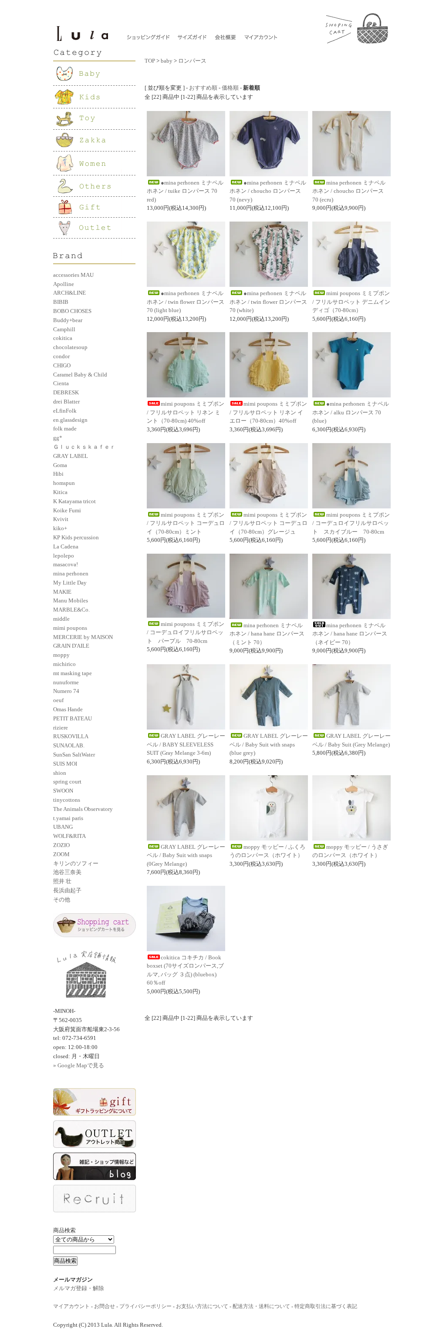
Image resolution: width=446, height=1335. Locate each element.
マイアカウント (71, 1306)
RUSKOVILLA (70, 736)
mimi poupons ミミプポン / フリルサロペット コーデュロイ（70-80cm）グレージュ (268, 523)
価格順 (230, 87)
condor (61, 356)
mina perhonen (70, 573)
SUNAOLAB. (68, 745)
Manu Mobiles (70, 600)
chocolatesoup (70, 347)
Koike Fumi (67, 510)
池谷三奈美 (67, 872)
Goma (60, 465)
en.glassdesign (70, 420)
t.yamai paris (68, 818)
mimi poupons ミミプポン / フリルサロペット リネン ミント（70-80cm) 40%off (185, 412)
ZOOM (61, 854)
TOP (150, 60)
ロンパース (192, 60)
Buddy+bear (67, 320)
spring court (67, 781)
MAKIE (62, 591)
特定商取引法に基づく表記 (325, 1306)
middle (61, 618)
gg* (57, 437)
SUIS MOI (65, 763)
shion (59, 773)
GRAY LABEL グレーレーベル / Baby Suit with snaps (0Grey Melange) (186, 855)
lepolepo (63, 555)
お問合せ (104, 1306)
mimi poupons (70, 628)
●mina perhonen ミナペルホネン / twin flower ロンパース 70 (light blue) (185, 301)
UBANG (63, 827)
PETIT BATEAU (72, 718)
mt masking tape (72, 673)
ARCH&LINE (69, 292)
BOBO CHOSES (72, 311)
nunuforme (66, 682)
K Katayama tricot (74, 501)
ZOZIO (61, 845)
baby (166, 60)
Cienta (61, 383)
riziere (60, 727)
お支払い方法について (202, 1306)
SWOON (63, 790)
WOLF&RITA (69, 836)
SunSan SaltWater (74, 754)
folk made (65, 428)
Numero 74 (66, 691)
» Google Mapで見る (78, 1065)
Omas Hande (68, 709)
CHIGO (62, 365)
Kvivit (60, 519)
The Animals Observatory (83, 809)
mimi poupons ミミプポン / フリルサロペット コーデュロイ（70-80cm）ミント (186, 523)
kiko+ (60, 528)
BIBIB (60, 302)
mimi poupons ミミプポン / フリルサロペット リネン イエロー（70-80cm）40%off (268, 412)
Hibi (58, 474)
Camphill (64, 329)
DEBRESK (66, 392)
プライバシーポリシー (145, 1306)
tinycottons (66, 800)
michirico (64, 664)
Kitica (60, 492)
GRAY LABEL (70, 456)
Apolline (63, 284)
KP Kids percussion (76, 537)
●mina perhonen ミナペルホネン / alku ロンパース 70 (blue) (350, 412)
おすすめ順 (203, 87)
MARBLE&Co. (71, 609)
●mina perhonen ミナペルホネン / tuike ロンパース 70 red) (185, 191)
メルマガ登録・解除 (78, 1288)
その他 (61, 899)
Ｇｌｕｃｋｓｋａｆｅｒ (84, 447)
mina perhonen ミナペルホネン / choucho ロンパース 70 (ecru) (348, 191)
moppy (61, 655)
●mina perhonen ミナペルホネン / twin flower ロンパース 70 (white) (268, 301)
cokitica (62, 338)
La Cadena (65, 546)
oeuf (58, 700)
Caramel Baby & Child (80, 374)
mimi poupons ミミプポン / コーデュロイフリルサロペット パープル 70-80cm (185, 632)
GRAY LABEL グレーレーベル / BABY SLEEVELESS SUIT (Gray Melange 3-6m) (186, 744)
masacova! (65, 564)
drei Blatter (66, 401)
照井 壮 (62, 881)
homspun (64, 483)
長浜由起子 (67, 890)
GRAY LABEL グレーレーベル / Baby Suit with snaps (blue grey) (269, 744)
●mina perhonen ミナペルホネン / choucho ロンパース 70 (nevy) (268, 191)
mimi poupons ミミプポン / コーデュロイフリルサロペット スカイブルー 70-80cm (351, 523)
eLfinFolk (65, 410)
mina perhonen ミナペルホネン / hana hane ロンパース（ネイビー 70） (349, 634)
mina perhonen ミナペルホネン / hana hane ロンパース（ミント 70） (267, 634)
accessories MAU (73, 275)
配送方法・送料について (261, 1306)
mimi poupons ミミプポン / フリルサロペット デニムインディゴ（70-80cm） (351, 301)
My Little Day (70, 582)
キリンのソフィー (75, 863)
